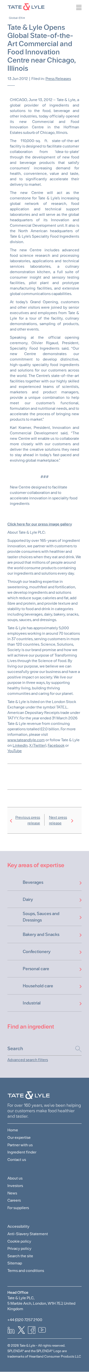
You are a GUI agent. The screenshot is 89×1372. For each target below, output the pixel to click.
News (12, 1193)
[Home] (44, 6)
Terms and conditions (25, 1270)
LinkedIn (20, 745)
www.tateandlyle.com (26, 740)
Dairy (28, 899)
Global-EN (15, 18)
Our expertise (19, 1137)
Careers (14, 1200)
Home (12, 1130)
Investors (15, 1185)
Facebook (56, 745)
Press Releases (58, 78)
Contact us (16, 1159)
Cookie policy (19, 1241)
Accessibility (18, 1226)
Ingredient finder (21, 1152)
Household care (38, 985)
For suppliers (18, 1207)
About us (14, 1178)
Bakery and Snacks (41, 934)
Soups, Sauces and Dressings (41, 917)
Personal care (36, 968)
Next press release (58, 820)
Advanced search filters (27, 1059)
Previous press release (27, 820)
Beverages (33, 882)
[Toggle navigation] (86, 18)
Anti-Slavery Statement (27, 1233)
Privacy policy (19, 1248)
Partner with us (20, 1145)
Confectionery (36, 951)
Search (76, 1049)
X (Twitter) (37, 745)
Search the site (20, 1256)
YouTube (14, 750)
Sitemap (14, 1263)
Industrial (32, 1002)
